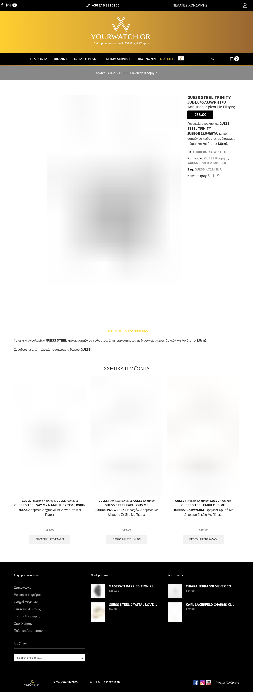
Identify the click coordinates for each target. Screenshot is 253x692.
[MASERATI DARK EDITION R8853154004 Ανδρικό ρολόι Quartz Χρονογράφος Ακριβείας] (98, 591)
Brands (60, 59)
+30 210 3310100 (105, 5)
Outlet (167, 59)
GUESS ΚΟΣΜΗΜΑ (208, 169)
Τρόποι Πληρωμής (27, 616)
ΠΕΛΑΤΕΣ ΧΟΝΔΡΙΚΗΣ (190, 5)
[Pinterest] (218, 175)
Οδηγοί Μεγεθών (26, 602)
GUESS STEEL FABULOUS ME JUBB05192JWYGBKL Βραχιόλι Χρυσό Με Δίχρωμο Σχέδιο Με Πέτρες (203, 509)
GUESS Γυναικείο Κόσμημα (138, 73)
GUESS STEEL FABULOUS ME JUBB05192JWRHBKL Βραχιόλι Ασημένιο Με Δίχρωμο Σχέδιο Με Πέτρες (126, 509)
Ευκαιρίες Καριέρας (27, 594)
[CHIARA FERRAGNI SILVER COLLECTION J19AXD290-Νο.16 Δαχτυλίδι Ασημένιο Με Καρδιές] (175, 591)
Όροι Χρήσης (23, 623)
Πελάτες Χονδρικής (227, 682)
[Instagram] (8, 5)
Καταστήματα (85, 59)
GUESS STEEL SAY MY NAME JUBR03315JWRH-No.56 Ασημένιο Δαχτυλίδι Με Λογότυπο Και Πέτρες (50, 509)
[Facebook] (2, 5)
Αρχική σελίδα (105, 73)
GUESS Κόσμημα (216, 158)
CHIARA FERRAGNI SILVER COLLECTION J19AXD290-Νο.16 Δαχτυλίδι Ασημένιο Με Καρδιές (210, 586)
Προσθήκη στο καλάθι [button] (50, 539)
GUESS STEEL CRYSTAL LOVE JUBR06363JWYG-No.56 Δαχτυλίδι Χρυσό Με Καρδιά (133, 604)
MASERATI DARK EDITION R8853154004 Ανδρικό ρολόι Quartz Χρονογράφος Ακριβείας (133, 586)
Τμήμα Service (117, 59)
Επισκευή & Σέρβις (27, 609)
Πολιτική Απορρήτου (28, 630)
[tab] (113, 331)
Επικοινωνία (145, 59)
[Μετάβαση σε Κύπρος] (181, 59)
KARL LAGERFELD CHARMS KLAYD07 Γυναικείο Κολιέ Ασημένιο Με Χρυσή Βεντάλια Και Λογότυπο (210, 604)
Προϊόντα (38, 59)
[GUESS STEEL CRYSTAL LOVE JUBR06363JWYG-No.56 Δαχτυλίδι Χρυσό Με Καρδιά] (98, 612)
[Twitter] (14, 5)
